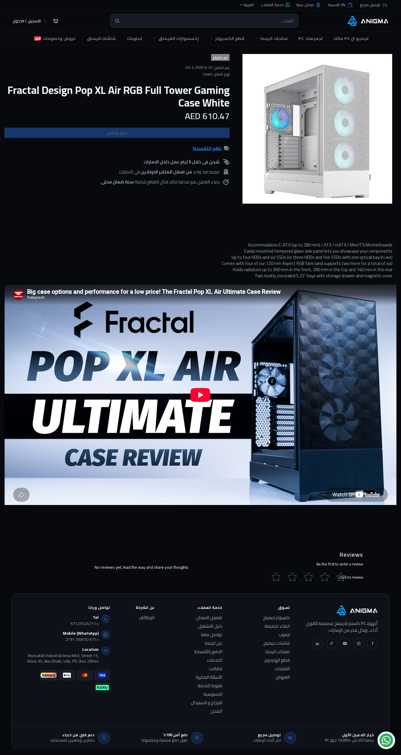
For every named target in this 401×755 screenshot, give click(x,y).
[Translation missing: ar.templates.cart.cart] (55, 21)
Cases (207, 74)
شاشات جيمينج (276, 643)
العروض (282, 677)
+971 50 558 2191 (82, 640)
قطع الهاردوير (277, 660)
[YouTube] (345, 643)
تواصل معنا (211, 635)
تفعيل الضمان (209, 618)
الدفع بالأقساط (208, 652)
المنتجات (282, 669)
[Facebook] (372, 643)
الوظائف (146, 618)
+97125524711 (84, 624)
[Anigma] (367, 21)
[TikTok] (331, 643)
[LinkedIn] (317, 643)
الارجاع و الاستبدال (206, 703)
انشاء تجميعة (277, 626)
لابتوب (284, 635)
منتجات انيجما (277, 652)
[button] (340, 5)
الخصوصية (212, 694)
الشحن (216, 711)
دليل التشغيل (210, 626)
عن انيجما (213, 643)
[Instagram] (358, 643)
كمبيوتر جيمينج (276, 618)
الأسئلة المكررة (209, 677)
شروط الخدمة (210, 686)
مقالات (215, 669)
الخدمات (214, 660)
